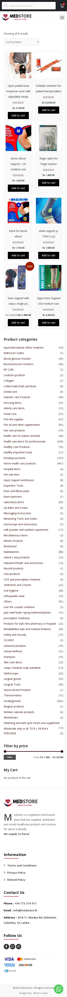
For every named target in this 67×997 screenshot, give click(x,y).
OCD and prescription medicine (22, 579)
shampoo (9, 657)
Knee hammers (13, 496)
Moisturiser (10, 546)
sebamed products (15, 646)
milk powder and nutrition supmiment (26, 529)
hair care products (14, 430)
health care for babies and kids (22, 436)
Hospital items (12, 469)
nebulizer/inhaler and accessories (23, 563)
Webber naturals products (19, 712)
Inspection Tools (13, 485)
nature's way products (17, 557)
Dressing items (12, 403)
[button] (62, 17)
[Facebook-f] (6, 946)
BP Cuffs (9, 369)
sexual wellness (13, 651)
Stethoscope (11, 673)
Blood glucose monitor (17, 358)
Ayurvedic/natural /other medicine (24, 347)
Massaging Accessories (17, 513)
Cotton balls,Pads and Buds (20, 386)
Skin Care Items (13, 662)
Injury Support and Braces (19, 480)
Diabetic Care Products (17, 397)
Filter (9, 757)
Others (8, 601)
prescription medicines (17, 618)
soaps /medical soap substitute (22, 667)
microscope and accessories (20, 524)
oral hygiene (11, 590)
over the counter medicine (19, 607)
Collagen (9, 380)
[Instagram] (18, 946)
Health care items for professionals (24, 441)
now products (12, 574)
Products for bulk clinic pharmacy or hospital (30, 623)
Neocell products (13, 568)
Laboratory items (14, 502)
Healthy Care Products (17, 447)
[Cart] (60, 6)
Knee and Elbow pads (16, 491)
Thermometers (13, 695)
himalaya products (14, 458)
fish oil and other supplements (22, 424)
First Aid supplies (13, 419)
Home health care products (20, 463)
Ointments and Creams (17, 585)
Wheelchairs (11, 717)
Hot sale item (11, 474)
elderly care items (14, 408)
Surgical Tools (12, 684)
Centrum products (14, 375)
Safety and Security (15, 634)
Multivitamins (11, 552)
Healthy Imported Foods (18, 452)
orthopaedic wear (14, 596)
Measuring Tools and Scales (20, 518)
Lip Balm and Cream (16, 507)
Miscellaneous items (16, 535)
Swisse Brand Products (17, 690)
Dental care (10, 391)
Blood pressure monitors (19, 364)
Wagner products (14, 706)
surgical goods (12, 679)
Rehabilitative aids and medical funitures (27, 629)
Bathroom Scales (14, 353)
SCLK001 (9, 640)
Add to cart (18, 115)
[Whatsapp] (12, 946)
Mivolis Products (13, 541)
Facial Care (10, 414)
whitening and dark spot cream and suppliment (31, 723)
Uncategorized (12, 701)
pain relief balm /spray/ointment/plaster (27, 612)
